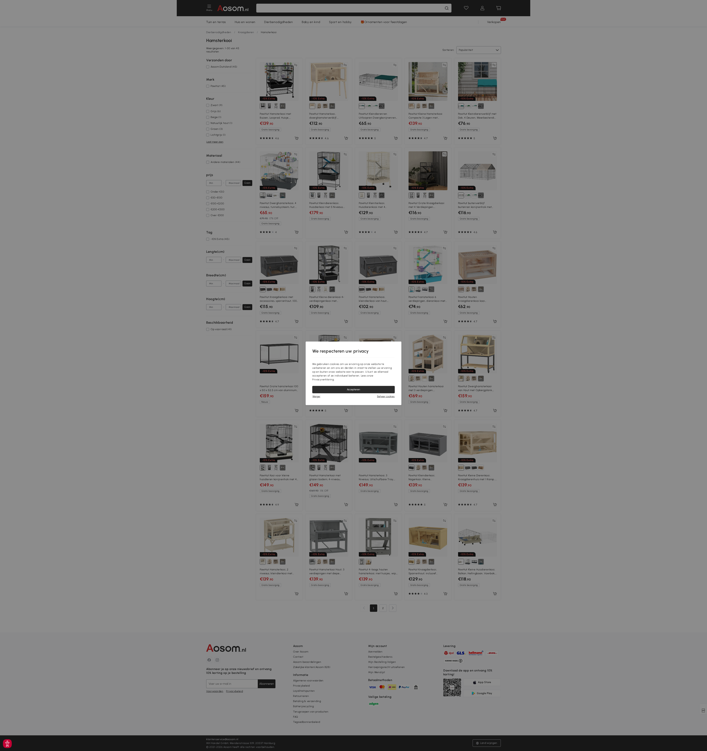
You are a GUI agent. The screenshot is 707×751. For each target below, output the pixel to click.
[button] (7, 743)
